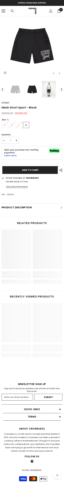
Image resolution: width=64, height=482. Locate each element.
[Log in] (51, 11)
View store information (17, 186)
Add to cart (29, 170)
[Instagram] (32, 461)
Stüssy (5, 102)
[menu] (3, 11)
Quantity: (6, 134)
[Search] (12, 11)
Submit (48, 397)
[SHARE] (60, 170)
